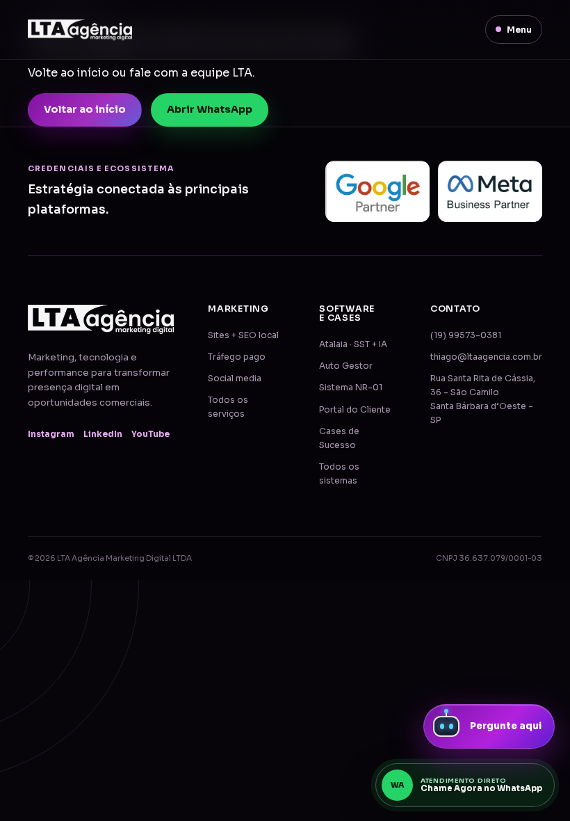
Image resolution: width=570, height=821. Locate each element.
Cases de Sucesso (339, 438)
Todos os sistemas (339, 473)
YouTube (150, 434)
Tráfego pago (237, 356)
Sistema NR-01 (350, 387)
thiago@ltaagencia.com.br (486, 356)
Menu (519, 29)
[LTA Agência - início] (80, 29)
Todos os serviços (228, 407)
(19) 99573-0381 (465, 335)
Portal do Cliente (355, 409)
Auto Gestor (346, 366)
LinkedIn (102, 434)
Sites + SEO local (243, 335)
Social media (234, 378)
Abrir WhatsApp (209, 109)
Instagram (51, 434)
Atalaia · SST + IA (353, 344)
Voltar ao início (85, 109)
